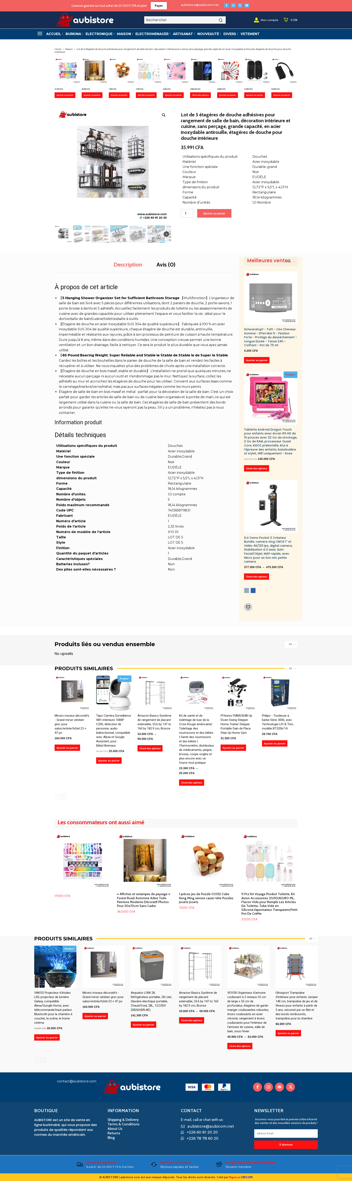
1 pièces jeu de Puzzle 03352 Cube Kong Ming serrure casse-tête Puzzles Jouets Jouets (206, 898)
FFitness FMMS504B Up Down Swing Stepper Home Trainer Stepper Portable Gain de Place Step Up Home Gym (236, 724)
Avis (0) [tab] (165, 264)
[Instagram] (233, 5)
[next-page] (253, 590)
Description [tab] (128, 264)
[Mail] (279, 1087)
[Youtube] (246, 5)
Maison (69, 49)
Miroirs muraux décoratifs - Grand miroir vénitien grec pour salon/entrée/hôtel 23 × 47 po (103, 997)
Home (58, 49)
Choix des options (200, 95)
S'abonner (286, 1144)
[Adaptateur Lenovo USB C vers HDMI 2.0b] (284, 71)
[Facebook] (226, 5)
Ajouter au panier (65, 95)
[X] (240, 5)
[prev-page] (246, 590)
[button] (163, 115)
